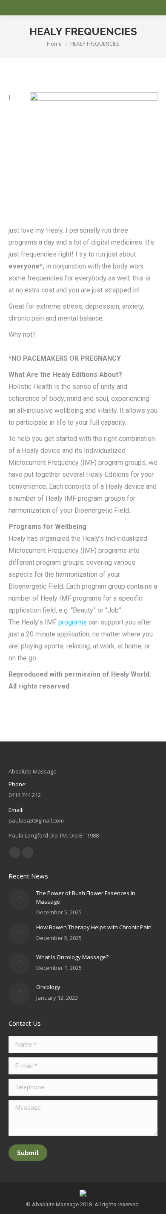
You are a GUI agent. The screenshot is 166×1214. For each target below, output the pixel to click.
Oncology (48, 987)
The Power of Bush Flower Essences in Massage (85, 897)
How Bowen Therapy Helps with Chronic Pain (94, 927)
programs (72, 622)
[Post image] (19, 899)
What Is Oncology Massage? (72, 957)
